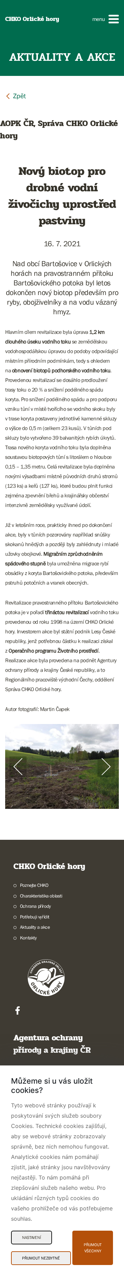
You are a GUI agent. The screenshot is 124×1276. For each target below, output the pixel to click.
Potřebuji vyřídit (34, 916)
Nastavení (31, 1237)
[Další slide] (106, 766)
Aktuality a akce (35, 927)
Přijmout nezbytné (41, 1258)
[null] (15, 95)
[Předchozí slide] (18, 766)
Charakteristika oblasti (41, 896)
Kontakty (28, 937)
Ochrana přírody (35, 906)
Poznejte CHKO (34, 885)
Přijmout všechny (93, 1247)
